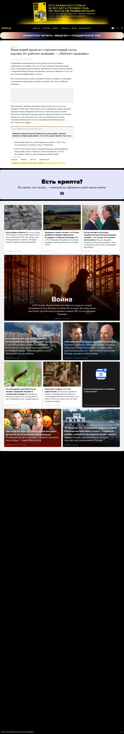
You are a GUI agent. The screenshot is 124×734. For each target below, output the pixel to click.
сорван (28, 123)
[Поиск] (117, 28)
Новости (36, 28)
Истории (46, 28)
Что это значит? (27, 732)
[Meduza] (6, 28)
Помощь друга (85, 28)
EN (122, 28)
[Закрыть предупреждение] (121, 732)
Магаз (74, 28)
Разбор (55, 28)
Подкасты (65, 28)
